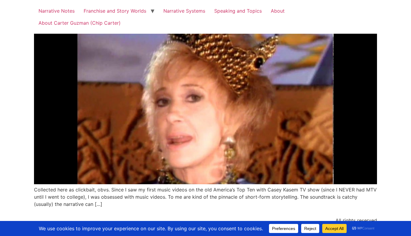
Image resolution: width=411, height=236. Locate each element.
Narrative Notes (57, 11)
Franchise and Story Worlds (115, 11)
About (278, 11)
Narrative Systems (184, 11)
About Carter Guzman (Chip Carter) (80, 23)
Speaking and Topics (238, 11)
